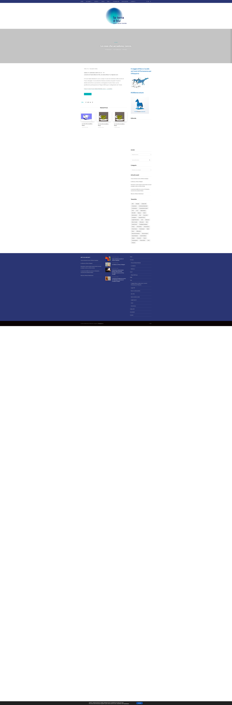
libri (142, 219)
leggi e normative (135, 219)
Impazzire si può (142, 217)
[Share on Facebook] (74, 71)
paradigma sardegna (143, 224)
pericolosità (139, 226)
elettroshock (134, 215)
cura (137, 210)
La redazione (133, 265)
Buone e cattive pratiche (135, 290)
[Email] (74, 81)
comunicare (134, 206)
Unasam (133, 242)
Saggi (103, 1)
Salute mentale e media (135, 296)
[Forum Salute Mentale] (116, 16)
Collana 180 (116, 1)
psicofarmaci (142, 228)
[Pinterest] (74, 78)
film (140, 215)
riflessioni (139, 231)
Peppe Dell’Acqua (134, 274)
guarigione (134, 217)
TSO (148, 240)
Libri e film (133, 293)
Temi (108, 1)
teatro (144, 238)
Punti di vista (133, 305)
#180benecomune (137, 93)
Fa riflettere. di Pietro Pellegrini (137, 181)
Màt (147, 222)
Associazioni (125, 1)
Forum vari (145, 215)
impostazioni (126, 703)
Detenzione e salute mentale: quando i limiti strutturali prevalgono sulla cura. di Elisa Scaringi (118, 272)
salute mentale (135, 235)
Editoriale (141, 136)
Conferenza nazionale (143, 206)
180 (132, 203)
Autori (96, 1)
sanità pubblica (143, 235)
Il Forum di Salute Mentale (136, 262)
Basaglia (137, 203)
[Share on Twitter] (74, 75)
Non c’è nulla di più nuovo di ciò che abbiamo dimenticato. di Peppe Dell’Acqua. (141, 140)
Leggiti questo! (134, 299)
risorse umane (145, 233)
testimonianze (134, 240)
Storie (132, 302)
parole (133, 226)
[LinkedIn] (90, 102)
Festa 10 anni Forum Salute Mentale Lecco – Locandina (98, 88)
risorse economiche (136, 233)
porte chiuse (134, 228)
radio (148, 228)
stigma (133, 238)
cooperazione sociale (143, 208)
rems (133, 231)
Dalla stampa (143, 210)
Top (150, 323)
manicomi (147, 219)
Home (82, 1)
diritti (144, 212)
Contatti (133, 1)
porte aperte (146, 226)
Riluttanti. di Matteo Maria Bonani (137, 193)
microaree (142, 222)
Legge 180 (133, 287)
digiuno (139, 212)
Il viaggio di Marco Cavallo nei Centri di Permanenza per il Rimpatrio (141, 71)
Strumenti (139, 238)
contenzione (134, 208)
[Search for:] (141, 159)
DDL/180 (133, 212)
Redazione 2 (109, 49)
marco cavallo (134, 222)
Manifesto (133, 268)
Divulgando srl (100, 323)
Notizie (116, 42)
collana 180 (144, 203)
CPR (133, 210)
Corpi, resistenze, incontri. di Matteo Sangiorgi (139, 178)
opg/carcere (134, 224)
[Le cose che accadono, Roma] (88, 116)
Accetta (139, 703)
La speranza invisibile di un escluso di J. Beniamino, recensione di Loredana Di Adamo (119, 280)
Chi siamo (88, 1)
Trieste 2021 (142, 240)
